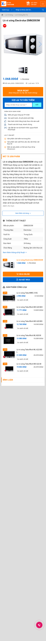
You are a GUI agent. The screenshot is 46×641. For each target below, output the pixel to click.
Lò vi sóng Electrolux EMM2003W (30, 260)
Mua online (24, 274)
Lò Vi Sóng (9, 15)
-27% (5, 293)
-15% (5, 307)
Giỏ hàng (34, 3)
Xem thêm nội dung (22, 213)
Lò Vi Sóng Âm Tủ (21, 15)
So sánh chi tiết (22, 300)
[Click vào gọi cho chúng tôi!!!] (39, 625)
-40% (5, 260)
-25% (5, 364)
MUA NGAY (23, 91)
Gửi (36, 105)
